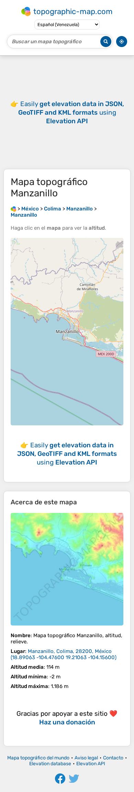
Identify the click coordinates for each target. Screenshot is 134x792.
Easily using (71, 112)
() (63, 654)
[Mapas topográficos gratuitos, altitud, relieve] (13, 209)
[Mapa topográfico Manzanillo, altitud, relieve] (67, 569)
